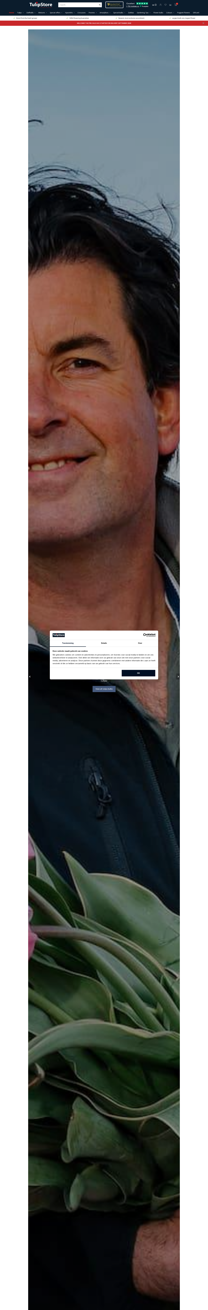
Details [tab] (104, 643)
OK (138, 673)
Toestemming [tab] (68, 643)
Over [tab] (140, 643)
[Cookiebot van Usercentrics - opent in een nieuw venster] (145, 635)
